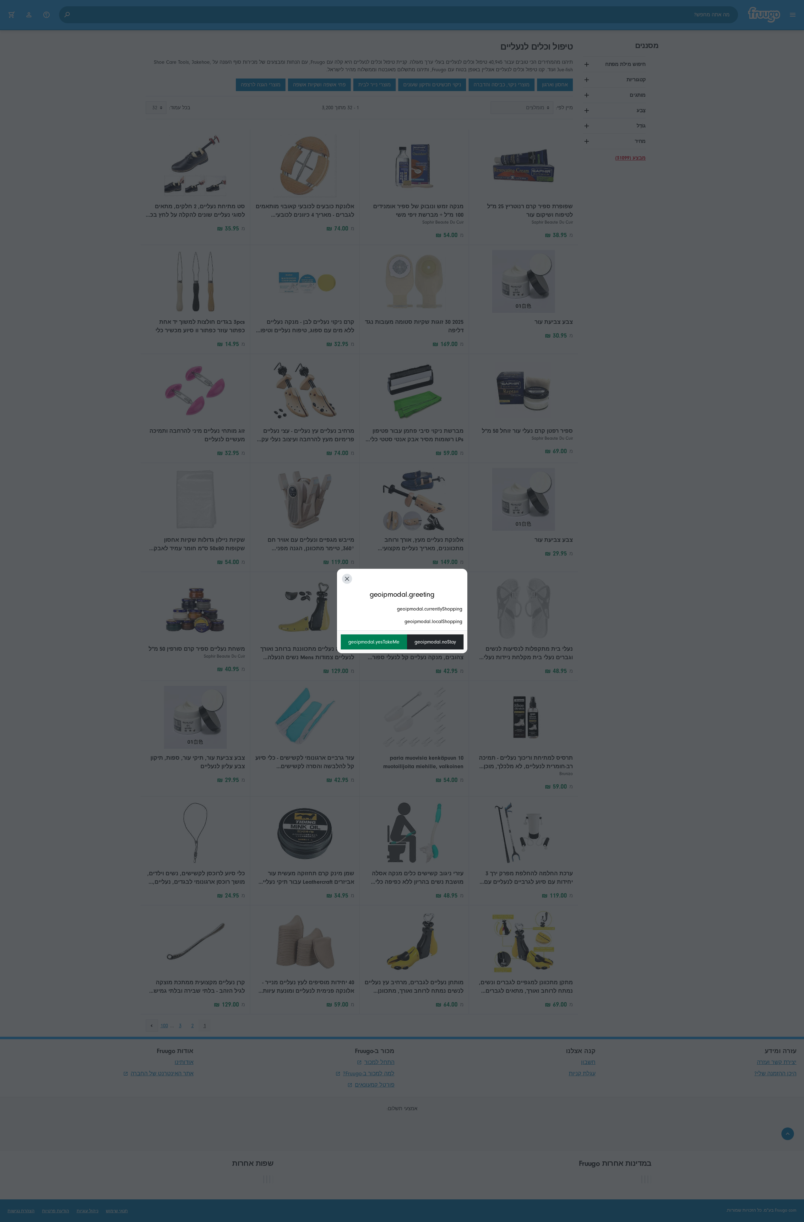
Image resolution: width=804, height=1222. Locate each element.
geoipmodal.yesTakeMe (373, 642)
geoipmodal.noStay (435, 642)
